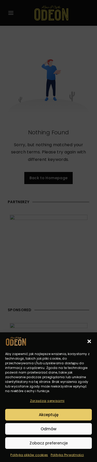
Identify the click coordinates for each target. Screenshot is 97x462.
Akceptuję (48, 414)
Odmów (48, 429)
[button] (89, 341)
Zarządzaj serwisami (47, 401)
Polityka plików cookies (29, 455)
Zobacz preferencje (48, 443)
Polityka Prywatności (67, 455)
